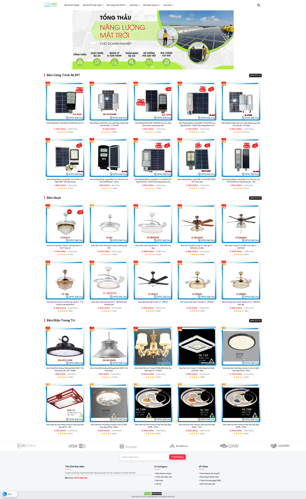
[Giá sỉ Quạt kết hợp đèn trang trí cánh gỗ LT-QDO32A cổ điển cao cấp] (197, 223)
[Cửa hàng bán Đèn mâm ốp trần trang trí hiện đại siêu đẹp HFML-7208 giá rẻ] (241, 402)
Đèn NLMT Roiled (71, 5)
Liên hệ (158, 484)
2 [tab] (154, 67)
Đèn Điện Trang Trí (61, 320)
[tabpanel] (153, 39)
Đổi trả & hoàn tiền (207, 484)
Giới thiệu (159, 480)
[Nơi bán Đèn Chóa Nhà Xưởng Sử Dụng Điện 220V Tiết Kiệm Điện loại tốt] (109, 346)
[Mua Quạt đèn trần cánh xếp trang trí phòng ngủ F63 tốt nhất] (109, 223)
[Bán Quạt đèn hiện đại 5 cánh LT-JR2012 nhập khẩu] (153, 280)
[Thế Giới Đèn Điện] (50, 5)
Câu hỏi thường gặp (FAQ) (210, 480)
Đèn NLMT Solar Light (92, 5)
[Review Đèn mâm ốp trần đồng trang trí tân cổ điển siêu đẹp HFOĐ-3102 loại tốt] (241, 346)
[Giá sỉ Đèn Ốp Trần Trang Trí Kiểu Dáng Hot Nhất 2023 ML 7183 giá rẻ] (197, 346)
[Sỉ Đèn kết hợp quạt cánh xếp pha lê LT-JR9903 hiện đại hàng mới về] (241, 280)
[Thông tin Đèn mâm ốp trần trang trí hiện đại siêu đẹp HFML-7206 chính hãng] (153, 402)
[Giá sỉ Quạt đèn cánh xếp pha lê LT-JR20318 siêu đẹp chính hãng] (153, 223)
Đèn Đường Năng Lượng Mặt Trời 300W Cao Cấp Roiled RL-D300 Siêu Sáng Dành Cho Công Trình (197, 125)
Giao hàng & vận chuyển (210, 473)
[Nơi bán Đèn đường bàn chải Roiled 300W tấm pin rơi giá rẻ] (65, 101)
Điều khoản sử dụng (163, 473)
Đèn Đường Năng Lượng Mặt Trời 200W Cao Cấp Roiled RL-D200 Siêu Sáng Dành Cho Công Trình (153, 181)
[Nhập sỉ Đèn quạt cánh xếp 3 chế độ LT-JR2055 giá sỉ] (197, 280)
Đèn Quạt (54, 198)
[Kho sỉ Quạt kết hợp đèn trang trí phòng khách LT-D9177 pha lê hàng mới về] (65, 223)
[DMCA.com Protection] (153, 493)
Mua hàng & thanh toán (209, 477)
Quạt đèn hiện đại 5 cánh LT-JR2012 (153, 302)
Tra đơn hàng (177, 457)
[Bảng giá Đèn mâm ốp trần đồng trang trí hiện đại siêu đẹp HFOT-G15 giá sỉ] (65, 402)
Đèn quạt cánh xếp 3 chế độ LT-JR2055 (197, 302)
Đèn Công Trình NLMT (63, 75)
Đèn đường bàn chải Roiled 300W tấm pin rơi (65, 123)
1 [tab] (152, 67)
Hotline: (77, 478)
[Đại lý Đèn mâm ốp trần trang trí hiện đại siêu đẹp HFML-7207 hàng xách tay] (197, 402)
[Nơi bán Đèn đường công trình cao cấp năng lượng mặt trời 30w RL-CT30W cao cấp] (241, 101)
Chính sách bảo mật (164, 477)
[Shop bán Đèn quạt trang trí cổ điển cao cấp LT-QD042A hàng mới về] (241, 223)
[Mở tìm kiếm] (259, 5)
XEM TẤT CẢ (255, 75)
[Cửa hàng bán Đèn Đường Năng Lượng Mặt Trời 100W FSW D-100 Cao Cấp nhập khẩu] (197, 157)
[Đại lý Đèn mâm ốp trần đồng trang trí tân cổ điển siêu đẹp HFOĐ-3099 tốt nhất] (109, 402)
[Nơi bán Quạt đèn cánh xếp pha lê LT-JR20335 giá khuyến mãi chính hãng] (109, 280)
